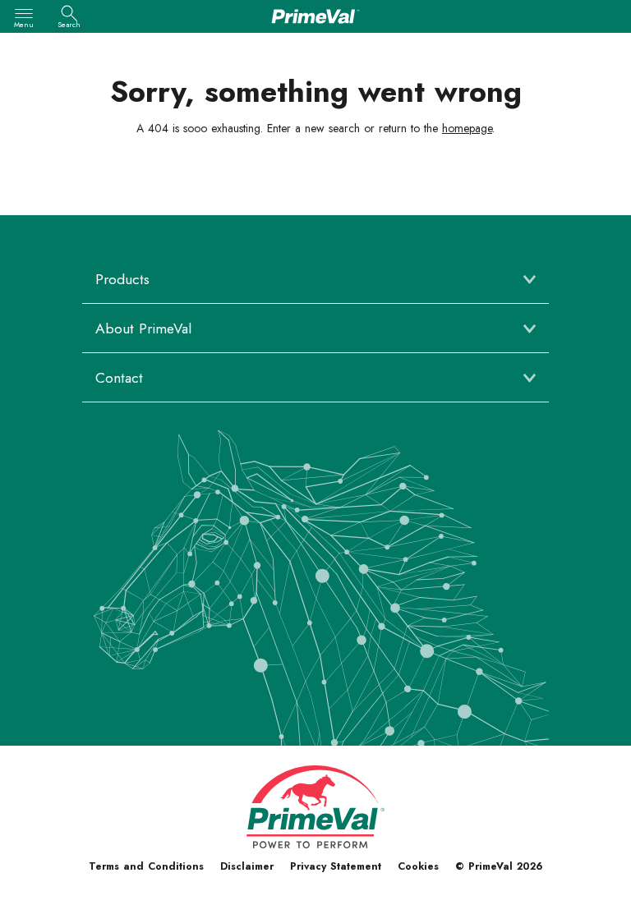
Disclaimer (247, 866)
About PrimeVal (143, 328)
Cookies (418, 866)
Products (122, 279)
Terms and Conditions (146, 866)
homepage (467, 128)
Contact (119, 377)
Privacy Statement (335, 866)
